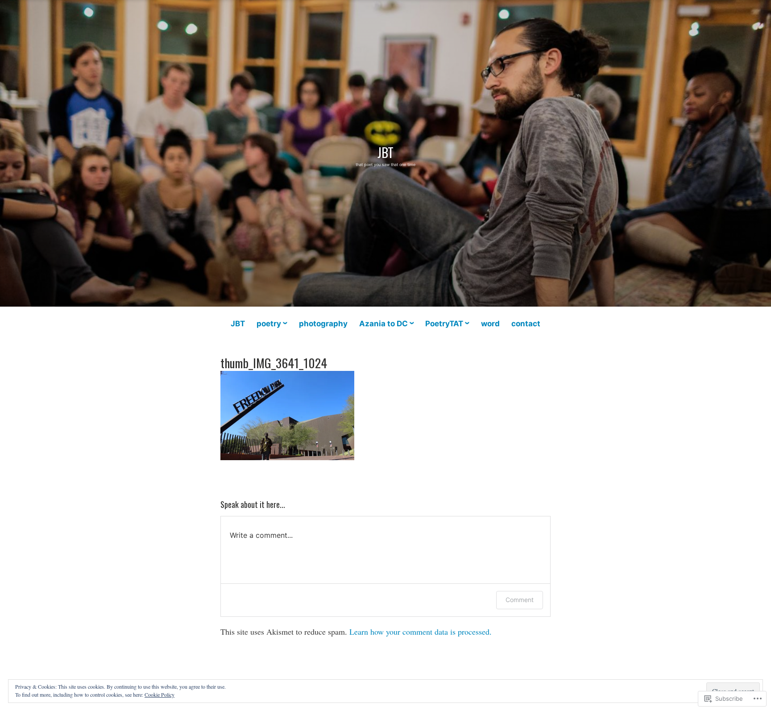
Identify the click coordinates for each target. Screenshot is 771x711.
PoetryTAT (444, 323)
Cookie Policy (159, 694)
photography (323, 323)
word (490, 323)
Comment (520, 599)
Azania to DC (383, 323)
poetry (269, 323)
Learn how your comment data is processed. (420, 631)
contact (525, 323)
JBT (385, 152)
